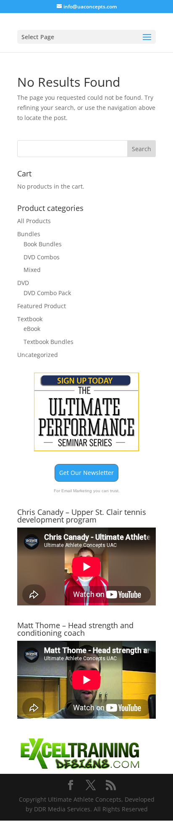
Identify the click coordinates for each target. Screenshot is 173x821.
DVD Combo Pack (47, 293)
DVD (23, 283)
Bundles (28, 234)
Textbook (29, 319)
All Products (34, 221)
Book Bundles (43, 244)
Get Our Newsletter (86, 473)
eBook (32, 329)
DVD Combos (42, 257)
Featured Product (41, 306)
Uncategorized (37, 355)
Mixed (32, 270)
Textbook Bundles (48, 342)
